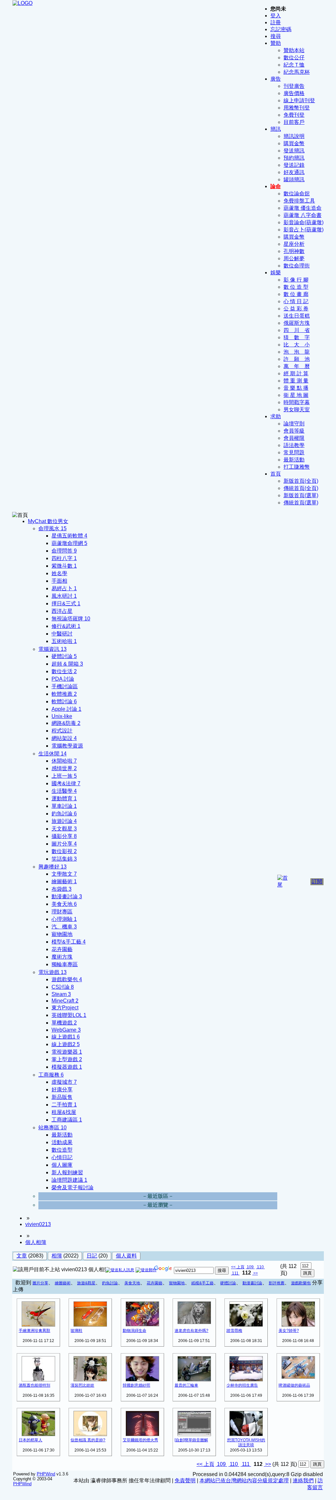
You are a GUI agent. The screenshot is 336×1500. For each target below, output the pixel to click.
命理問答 (64, 551)
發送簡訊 (294, 150)
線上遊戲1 (66, 1037)
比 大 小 (297, 344)
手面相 (59, 581)
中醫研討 (62, 633)
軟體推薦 (64, 694)
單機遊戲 (64, 1022)
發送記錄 (294, 165)
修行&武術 (66, 626)
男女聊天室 (297, 409)
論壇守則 (294, 423)
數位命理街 (297, 265)
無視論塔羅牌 (71, 618)
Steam (61, 994)
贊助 (275, 43)
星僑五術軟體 (69, 535)
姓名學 (59, 573)
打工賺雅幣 (297, 467)
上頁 (240, 1267)
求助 (275, 416)
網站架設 (64, 738)
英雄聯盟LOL (69, 1015)
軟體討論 (64, 701)
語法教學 (294, 445)
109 (250, 1267)
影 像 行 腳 (296, 279)
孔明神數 (294, 251)
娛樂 (275, 272)
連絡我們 (303, 1480)
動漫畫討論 (67, 896)
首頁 (275, 474)
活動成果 (62, 1142)
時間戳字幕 (297, 402)
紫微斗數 (64, 566)
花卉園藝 (62, 949)
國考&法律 (66, 783)
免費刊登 (294, 115)
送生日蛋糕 (297, 316)
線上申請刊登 (299, 100)
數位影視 (64, 851)
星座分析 (294, 244)
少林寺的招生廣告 (242, 1385)
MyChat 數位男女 (48, 521)
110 (260, 1267)
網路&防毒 (66, 723)
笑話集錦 (64, 859)
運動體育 (64, 798)
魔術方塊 (62, 957)
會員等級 (294, 431)
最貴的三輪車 (186, 1385)
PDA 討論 (63, 679)
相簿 (57, 1255)
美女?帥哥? (289, 1330)
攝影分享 (64, 836)
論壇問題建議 (69, 1180)
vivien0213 (38, 1224)
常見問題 (294, 452)
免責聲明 (185, 1480)
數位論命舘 (297, 193)
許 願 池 (297, 359)
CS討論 (63, 987)
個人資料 (126, 1255)
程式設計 (62, 730)
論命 (275, 186)
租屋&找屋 (64, 1112)
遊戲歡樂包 (67, 979)
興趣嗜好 (52, 866)
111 (235, 1273)
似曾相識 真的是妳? (88, 1440)
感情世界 (64, 768)
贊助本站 (294, 50)
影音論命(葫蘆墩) (304, 222)
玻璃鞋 (76, 1330)
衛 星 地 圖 (296, 395)
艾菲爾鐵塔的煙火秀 (140, 1440)
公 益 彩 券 (296, 308)
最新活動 (294, 459)
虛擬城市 (64, 1082)
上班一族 (64, 776)
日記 (92, 1255)
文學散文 (64, 874)
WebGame (66, 1030)
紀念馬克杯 (297, 72)
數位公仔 (294, 57)
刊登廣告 (294, 86)
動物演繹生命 (134, 1330)
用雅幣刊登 (297, 107)
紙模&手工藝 (202, 1283)
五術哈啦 (64, 641)
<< (234, 1267)
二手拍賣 (64, 1104)
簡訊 (275, 129)
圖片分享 (64, 844)
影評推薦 (276, 1283)
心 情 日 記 (296, 301)
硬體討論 (64, 656)
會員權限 (294, 438)
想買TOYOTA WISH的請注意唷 (246, 1442)
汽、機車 (64, 926)
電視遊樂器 (67, 1052)
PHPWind (46, 1473)
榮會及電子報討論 (73, 1187)
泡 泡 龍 (297, 352)
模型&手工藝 (69, 942)
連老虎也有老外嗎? (191, 1330)
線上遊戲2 (66, 1044)
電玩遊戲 (52, 972)
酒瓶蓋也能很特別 (34, 1385)
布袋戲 (62, 889)
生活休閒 (52, 753)
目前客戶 (294, 122)
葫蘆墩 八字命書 (303, 215)
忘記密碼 (280, 29)
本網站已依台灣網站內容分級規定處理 (244, 1480)
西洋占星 (62, 611)
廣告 (275, 79)
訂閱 (317, 881)
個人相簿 (35, 1242)
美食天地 (64, 904)
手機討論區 (65, 686)
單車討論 (64, 806)
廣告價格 (294, 93)
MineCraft (65, 1000)
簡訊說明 (294, 136)
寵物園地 (62, 934)
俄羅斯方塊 (297, 323)
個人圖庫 (62, 1165)
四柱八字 (64, 558)
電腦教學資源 (67, 746)
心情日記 (62, 1157)
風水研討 (64, 596)
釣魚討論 (64, 813)
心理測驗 (64, 919)
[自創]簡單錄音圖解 (191, 1440)
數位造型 (62, 1150)
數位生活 (64, 671)
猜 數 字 (297, 337)
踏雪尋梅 (234, 1330)
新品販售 (62, 1097)
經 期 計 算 (296, 373)
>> (255, 1273)
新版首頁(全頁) (301, 481)
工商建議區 (67, 1119)
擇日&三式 (66, 603)
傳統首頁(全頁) (301, 488)
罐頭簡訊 (294, 179)
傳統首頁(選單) (301, 502)
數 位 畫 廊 (296, 294)
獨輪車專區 (65, 964)
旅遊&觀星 (86, 1283)
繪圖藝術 (64, 881)
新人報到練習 (67, 1172)
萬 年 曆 (297, 366)
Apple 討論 (66, 709)
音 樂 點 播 (296, 388)
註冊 (275, 22)
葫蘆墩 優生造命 (303, 208)
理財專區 (62, 911)
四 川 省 (297, 330)
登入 (275, 15)
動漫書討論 (252, 1283)
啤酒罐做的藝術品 (294, 1385)
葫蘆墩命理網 (69, 543)
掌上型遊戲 (67, 1059)
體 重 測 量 (296, 380)
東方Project (65, 1007)
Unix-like (62, 716)
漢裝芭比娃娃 (82, 1385)
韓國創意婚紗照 (136, 1385)
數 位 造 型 (296, 287)
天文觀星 (64, 828)
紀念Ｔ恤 (294, 65)
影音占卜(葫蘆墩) (304, 229)
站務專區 (52, 1127)
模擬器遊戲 (67, 1067)
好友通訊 (294, 172)
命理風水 (52, 528)
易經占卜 (64, 588)
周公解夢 (294, 258)
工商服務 (51, 1075)
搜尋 (275, 36)
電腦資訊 (52, 649)
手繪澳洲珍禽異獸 (34, 1330)
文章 (21, 1255)
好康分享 (62, 1089)
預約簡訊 (294, 158)
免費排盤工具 (299, 201)
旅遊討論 (64, 821)
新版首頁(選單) (301, 495)
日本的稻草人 (30, 1440)
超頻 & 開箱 (67, 664)
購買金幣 (294, 143)
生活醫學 (64, 791)
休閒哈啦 (64, 761)
